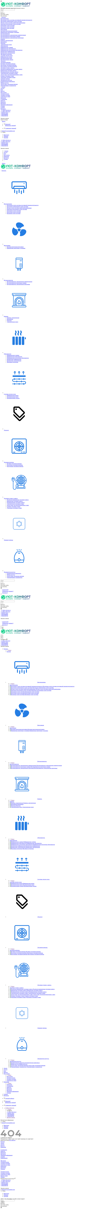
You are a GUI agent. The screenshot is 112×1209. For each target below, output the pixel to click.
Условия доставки (5, 1163)
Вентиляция (13, 728)
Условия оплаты (5, 1162)
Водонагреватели (14, 764)
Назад (9, 650)
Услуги (2, 1144)
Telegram (6, 136)
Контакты (3, 1154)
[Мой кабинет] (1, 620)
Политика (3, 1167)
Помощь (3, 1169)
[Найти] (2, 12)
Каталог (9, 651)
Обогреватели (13, 840)
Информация (4, 1158)
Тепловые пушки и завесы (16, 987)
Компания (9, 1084)
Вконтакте (6, 135)
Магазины (3, 1160)
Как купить (10, 1076)
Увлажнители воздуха (15, 1061)
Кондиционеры (14, 685)
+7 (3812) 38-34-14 (6, 110)
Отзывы (3, 1156)
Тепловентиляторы (15, 950)
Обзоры (3, 1177)
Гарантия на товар (5, 1165)
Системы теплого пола (16, 882)
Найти (2, 1202)
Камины (12, 801)
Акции (2, 1143)
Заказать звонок (11, 1117)
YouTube (6, 137)
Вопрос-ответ (4, 1175)
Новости (3, 1151)
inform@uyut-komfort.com (8, 131)
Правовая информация (6, 1155)
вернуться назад (5, 1140)
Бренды (3, 1145)
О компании (4, 1149)
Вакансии (3, 1152)
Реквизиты (3, 1166)
